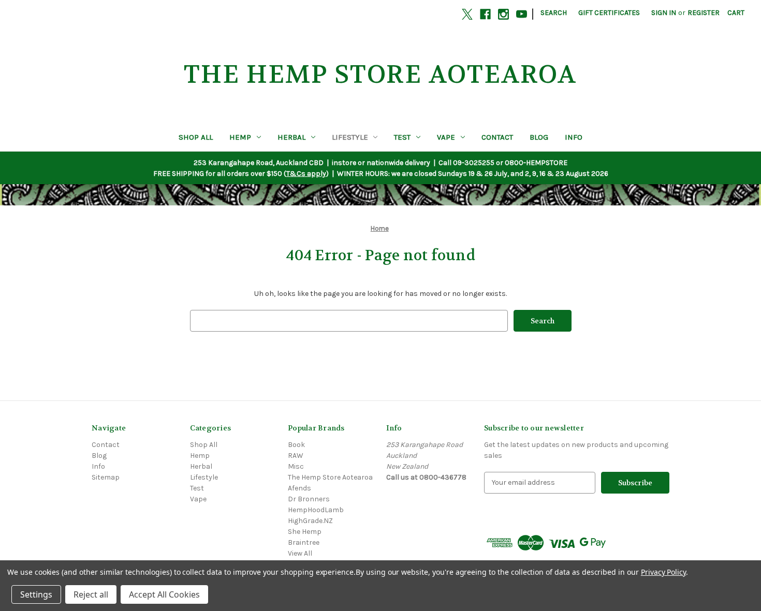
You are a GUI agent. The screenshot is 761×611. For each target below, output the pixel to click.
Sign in (663, 12)
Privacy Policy (663, 572)
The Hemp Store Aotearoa (330, 477)
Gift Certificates (609, 12)
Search (553, 12)
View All (300, 553)
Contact (497, 137)
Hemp (240, 137)
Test (402, 137)
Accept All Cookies (164, 594)
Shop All (196, 137)
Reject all (91, 594)
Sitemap (106, 477)
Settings (36, 594)
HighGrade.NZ (310, 520)
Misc (296, 466)
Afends (299, 488)
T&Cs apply (306, 173)
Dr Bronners (309, 499)
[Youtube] (521, 14)
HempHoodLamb (316, 509)
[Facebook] (485, 14)
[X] (467, 14)
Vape (446, 137)
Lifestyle (350, 137)
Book (296, 444)
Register (703, 12)
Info (573, 137)
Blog (539, 137)
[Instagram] (503, 14)
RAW (295, 455)
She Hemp (304, 531)
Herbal (291, 137)
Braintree (303, 542)
